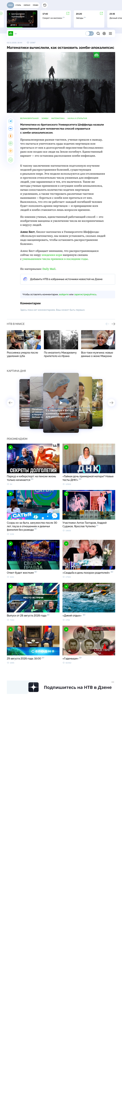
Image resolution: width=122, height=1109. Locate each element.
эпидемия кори (52, 255)
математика (58, 118)
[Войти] (104, 33)
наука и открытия (77, 118)
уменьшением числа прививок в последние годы (55, 259)
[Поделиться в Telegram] (10, 121)
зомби (45, 118)
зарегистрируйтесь (85, 294)
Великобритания (29, 118)
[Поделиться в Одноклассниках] (10, 136)
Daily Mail (48, 269)
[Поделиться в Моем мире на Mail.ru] (10, 151)
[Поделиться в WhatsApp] (10, 143)
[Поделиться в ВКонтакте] (10, 128)
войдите (64, 294)
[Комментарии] (10, 160)
